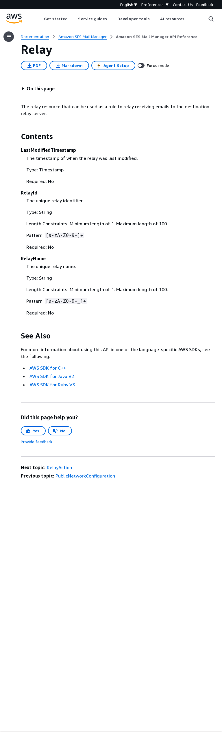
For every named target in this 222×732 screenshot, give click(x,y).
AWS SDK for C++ (47, 368)
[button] (38, 88)
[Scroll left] (39, 18)
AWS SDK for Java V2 (51, 376)
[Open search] (211, 19)
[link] (156, 37)
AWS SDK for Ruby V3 (52, 384)
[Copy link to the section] (16, 136)
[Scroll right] (189, 18)
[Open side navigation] (8, 36)
